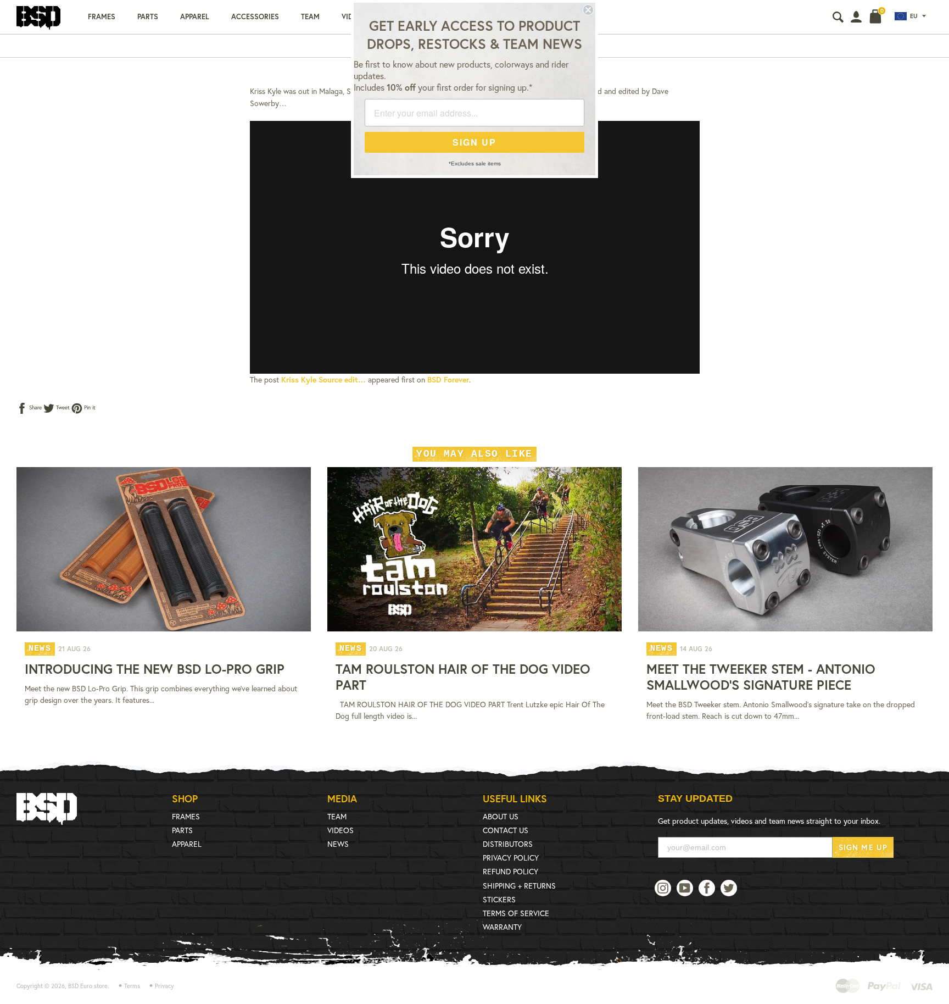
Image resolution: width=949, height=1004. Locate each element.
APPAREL (187, 844)
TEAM (337, 816)
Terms (132, 986)
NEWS (338, 844)
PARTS (182, 830)
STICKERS (499, 899)
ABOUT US (500, 816)
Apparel (194, 16)
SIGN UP (474, 142)
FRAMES (186, 816)
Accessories (255, 16)
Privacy (164, 986)
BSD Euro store (88, 986)
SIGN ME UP (863, 847)
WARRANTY (502, 927)
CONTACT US (505, 830)
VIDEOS (340, 830)
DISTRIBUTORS (508, 844)
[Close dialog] (588, 9)
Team (310, 16)
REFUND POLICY (510, 871)
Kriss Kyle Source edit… (323, 379)
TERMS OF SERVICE (516, 913)
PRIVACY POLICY (511, 857)
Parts (147, 16)
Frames (101, 16)
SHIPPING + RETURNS (519, 885)
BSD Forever (448, 379)
